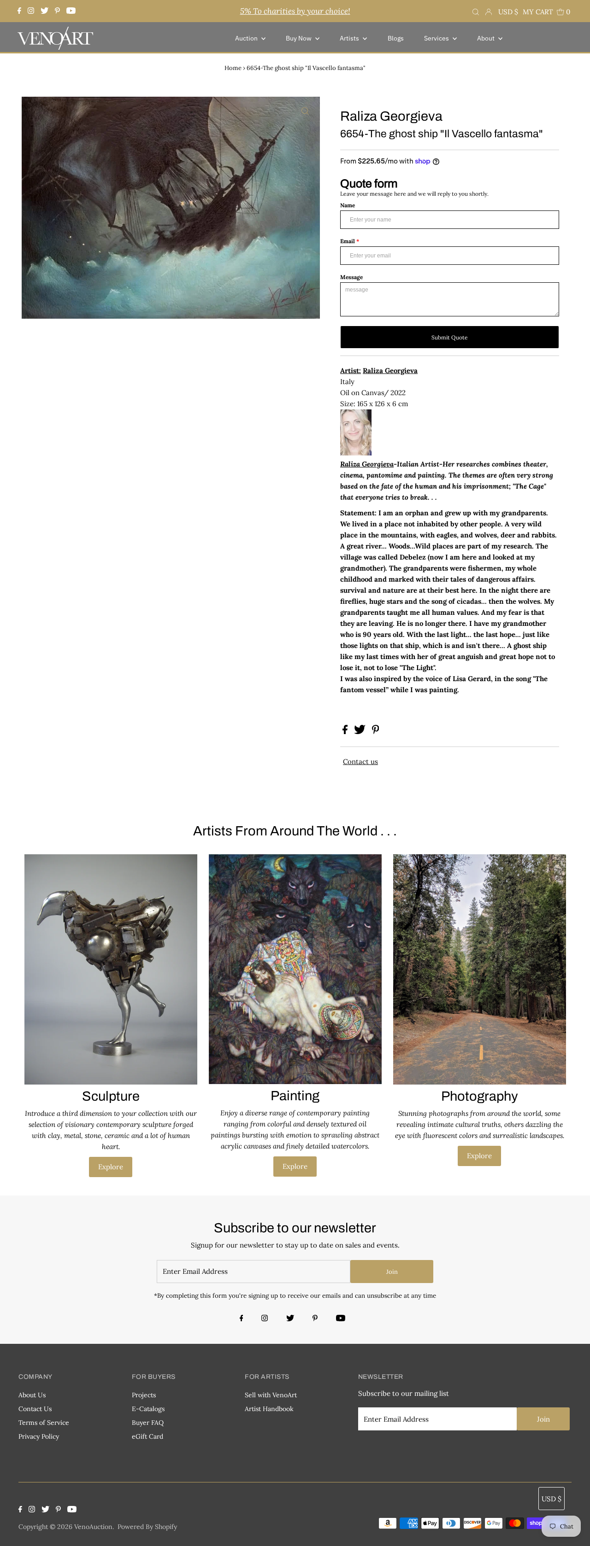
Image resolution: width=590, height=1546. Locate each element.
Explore (110, 1166)
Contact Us (35, 1409)
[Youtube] (71, 11)
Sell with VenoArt (271, 1395)
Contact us (360, 761)
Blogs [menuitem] (396, 38)
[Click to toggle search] (475, 11)
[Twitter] (44, 11)
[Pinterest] (57, 11)
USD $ (508, 11)
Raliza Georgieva (367, 464)
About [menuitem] (486, 38)
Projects (144, 1395)
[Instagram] (30, 11)
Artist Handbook (269, 1409)
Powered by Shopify (147, 1527)
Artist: (350, 370)
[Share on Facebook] (345, 731)
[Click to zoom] (305, 111)
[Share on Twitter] (360, 731)
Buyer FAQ (148, 1422)
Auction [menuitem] (247, 38)
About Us (32, 1395)
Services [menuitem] (437, 38)
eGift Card (147, 1436)
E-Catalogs (148, 1409)
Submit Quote (449, 337)
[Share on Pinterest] (375, 731)
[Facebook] (21, 11)
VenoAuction (93, 1527)
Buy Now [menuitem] (299, 38)
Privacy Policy (38, 1436)
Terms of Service (43, 1422)
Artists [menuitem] (350, 38)
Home (233, 68)
